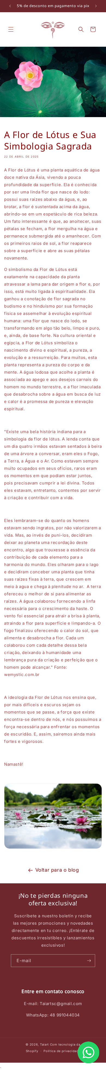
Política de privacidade (61, 1051)
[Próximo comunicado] (96, 6)
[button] (11, 29)
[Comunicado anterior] (10, 6)
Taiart (44, 1044)
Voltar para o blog (57, 870)
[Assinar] (89, 960)
